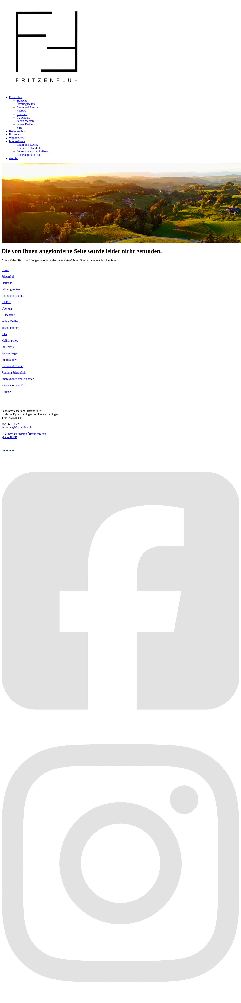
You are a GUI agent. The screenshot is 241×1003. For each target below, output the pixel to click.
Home (5, 270)
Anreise (13, 158)
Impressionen (17, 141)
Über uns (22, 114)
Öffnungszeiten (26, 104)
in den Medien (25, 121)
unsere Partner (25, 124)
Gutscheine (23, 117)
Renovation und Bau (29, 154)
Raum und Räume (27, 107)
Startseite (22, 100)
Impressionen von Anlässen (33, 151)
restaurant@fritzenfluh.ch (17, 427)
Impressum (8, 450)
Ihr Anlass (15, 134)
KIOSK (21, 110)
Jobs (19, 127)
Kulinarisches (17, 131)
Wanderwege (17, 137)
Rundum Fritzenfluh (29, 148)
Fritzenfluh (15, 97)
